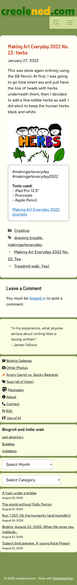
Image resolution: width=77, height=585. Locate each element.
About (11, 397)
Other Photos (17, 368)
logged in (37, 298)
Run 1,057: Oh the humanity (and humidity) (36, 515)
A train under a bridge (19, 493)
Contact (13, 404)
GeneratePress (63, 578)
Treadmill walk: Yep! (31, 266)
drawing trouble (28, 237)
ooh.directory (12, 437)
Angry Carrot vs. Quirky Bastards (32, 375)
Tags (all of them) (20, 382)
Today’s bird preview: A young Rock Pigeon (36, 543)
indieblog (9, 451)
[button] (56, 22)
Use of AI (14, 418)
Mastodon (16, 390)
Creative (22, 230)
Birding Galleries (19, 361)
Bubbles (8, 444)
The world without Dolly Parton (27, 504)
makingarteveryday (25, 244)
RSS (9, 411)
